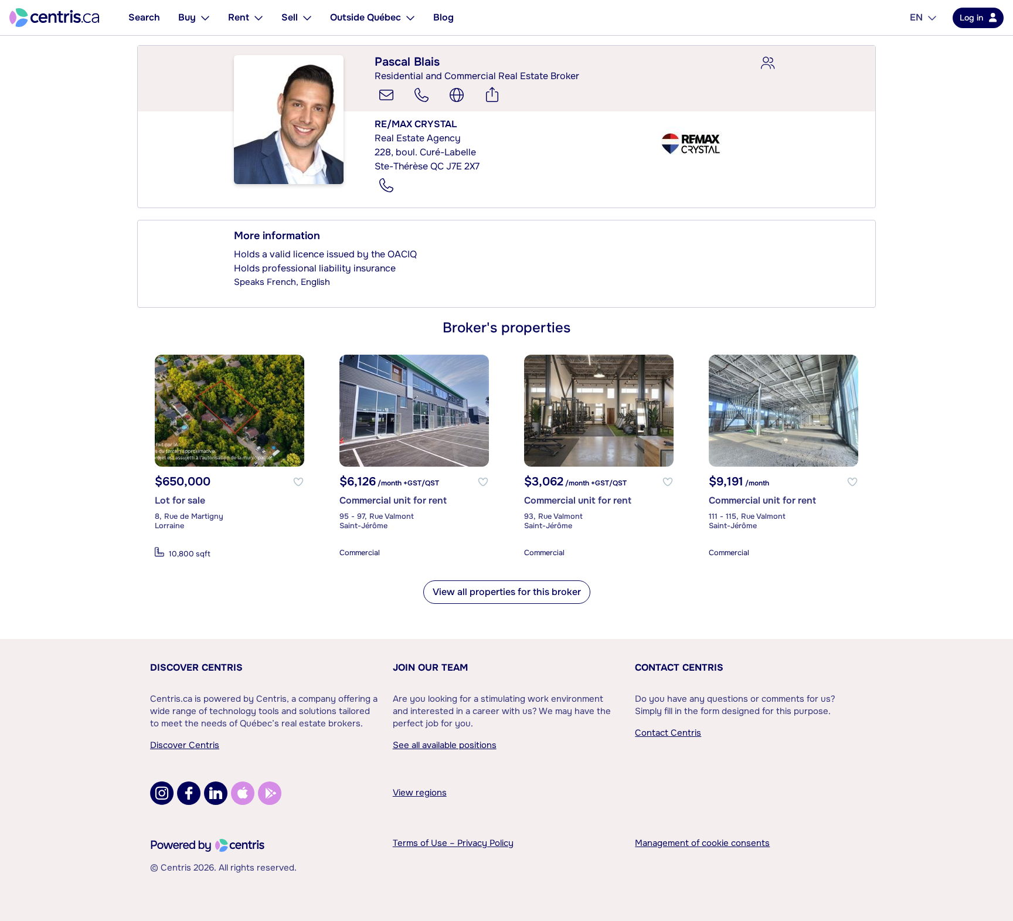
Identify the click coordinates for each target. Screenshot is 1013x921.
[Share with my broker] (767, 63)
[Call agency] (386, 185)
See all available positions (445, 745)
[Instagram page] (162, 793)
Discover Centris (196, 667)
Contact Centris (679, 667)
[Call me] (421, 95)
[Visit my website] (456, 95)
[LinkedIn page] (215, 793)
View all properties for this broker (507, 592)
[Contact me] (386, 95)
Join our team (430, 667)
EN (916, 17)
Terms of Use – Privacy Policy (453, 843)
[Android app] (269, 793)
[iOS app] (242, 793)
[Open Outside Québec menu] (410, 17)
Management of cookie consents (702, 843)
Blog (443, 17)
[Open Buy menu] (205, 17)
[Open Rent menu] (258, 17)
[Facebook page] (188, 793)
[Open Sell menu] (307, 17)
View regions (420, 792)
